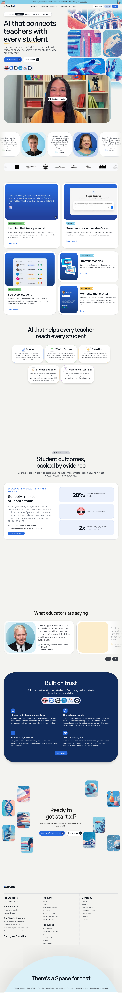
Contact (85, 919)
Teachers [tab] (20, 14)
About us (85, 904)
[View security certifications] (61, 700)
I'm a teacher (11, 59)
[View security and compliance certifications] (18, 68)
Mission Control (49, 913)
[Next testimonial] (115, 659)
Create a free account (50, 833)
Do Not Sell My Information (65, 988)
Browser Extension (50, 907)
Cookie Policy (31, 988)
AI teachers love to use (12, 925)
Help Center (47, 943)
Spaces (45, 901)
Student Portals (48, 919)
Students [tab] (36, 14)
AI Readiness (47, 928)
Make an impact (9, 913)
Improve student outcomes (14, 922)
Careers (85, 916)
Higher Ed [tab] (45, 14)
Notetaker (46, 910)
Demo (115, 6)
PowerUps (46, 904)
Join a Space (98, 6)
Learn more (12, 243)
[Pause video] (55, 217)
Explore (83, 273)
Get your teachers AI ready (14, 931)
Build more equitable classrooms (16, 928)
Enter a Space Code (11, 901)
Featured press (87, 907)
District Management (50, 916)
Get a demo (73, 833)
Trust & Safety (87, 913)
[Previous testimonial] (108, 659)
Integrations (47, 937)
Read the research (16, 533)
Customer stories (88, 910)
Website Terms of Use (46, 988)
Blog (44, 934)
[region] (61, 637)
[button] (57, 99)
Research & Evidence (50, 931)
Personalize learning (11, 910)
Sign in (108, 6)
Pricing (84, 901)
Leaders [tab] (27, 14)
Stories (45, 940)
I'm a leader (30, 59)
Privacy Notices (19, 988)
